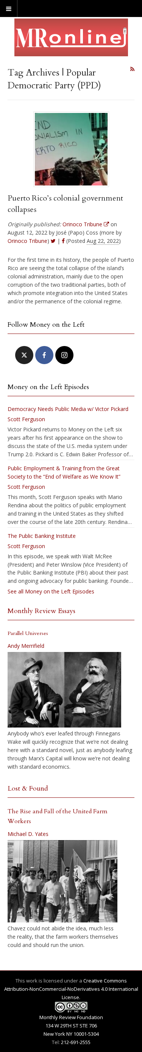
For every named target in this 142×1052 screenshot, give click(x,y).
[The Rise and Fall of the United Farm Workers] (62, 881)
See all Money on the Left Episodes (51, 591)
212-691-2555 (76, 1042)
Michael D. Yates (28, 833)
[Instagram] (64, 355)
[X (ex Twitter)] (24, 355)
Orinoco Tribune (27, 240)
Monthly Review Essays (41, 611)
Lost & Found (28, 788)
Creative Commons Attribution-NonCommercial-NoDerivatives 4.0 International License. (71, 989)
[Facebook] (44, 355)
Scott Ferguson (26, 419)
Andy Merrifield (26, 645)
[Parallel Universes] (64, 690)
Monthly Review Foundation (71, 1017)
